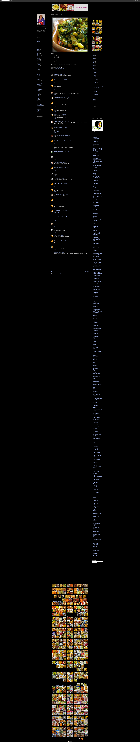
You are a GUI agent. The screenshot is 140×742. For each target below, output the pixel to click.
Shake (38, 103)
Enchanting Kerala (96, 278)
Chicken (38, 59)
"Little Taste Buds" (96, 144)
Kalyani (55, 189)
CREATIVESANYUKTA (96, 241)
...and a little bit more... (97, 151)
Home (38, 40)
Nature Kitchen (95, 391)
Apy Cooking (95, 186)
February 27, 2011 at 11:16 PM (64, 97)
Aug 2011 (95, 75)
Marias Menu (95, 361)
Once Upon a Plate (96, 396)
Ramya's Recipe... (96, 422)
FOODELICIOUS (56, 212)
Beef (38, 50)
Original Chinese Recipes (97, 398)
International (39, 75)
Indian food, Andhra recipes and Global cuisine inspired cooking (97, 311)
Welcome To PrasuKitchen (97, 538)
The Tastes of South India (97, 528)
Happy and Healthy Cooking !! (96, 302)
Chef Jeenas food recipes (97, 219)
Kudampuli (95, 341)
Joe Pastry (95, 315)
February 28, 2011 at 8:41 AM (64, 127)
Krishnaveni (56, 183)
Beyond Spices (95, 206)
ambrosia (94, 179)
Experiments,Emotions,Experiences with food (97, 282)
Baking (38, 49)
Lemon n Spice (95, 347)
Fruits (38, 73)
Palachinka (95, 402)
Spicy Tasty (95, 496)
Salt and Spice (95, 449)
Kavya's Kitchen (95, 321)
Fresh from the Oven (96, 296)
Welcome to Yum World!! (97, 539)
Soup (38, 106)
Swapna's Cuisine (96, 506)
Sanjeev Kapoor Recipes (41, 98)
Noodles (38, 84)
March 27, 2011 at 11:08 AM (60, 252)
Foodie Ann (56, 92)
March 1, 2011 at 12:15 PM (61, 205)
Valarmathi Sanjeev (57, 140)
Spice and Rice (95, 489)
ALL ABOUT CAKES (96, 177)
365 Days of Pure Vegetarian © (96, 153)
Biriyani (38, 53)
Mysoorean (95, 387)
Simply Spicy (95, 482)
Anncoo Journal (95, 184)
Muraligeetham (56, 156)
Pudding (38, 94)
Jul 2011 (95, 76)
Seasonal (38, 101)
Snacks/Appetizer (40, 105)
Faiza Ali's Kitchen (96, 285)
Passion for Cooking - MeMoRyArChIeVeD (96, 407)
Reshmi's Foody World (97, 434)
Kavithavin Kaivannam (97, 319)
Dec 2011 (95, 69)
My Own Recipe (39, 83)
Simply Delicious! (96, 479)
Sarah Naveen (56, 229)
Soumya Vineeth (57, 121)
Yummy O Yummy (96, 550)
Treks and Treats (96, 531)
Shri (54, 246)
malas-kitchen (95, 358)
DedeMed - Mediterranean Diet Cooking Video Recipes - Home (97, 254)
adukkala (94, 173)
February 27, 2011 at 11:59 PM (62, 114)
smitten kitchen (95, 486)
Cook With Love (95, 226)
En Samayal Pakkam (96, 275)
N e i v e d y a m (95, 388)
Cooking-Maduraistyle (96, 232)
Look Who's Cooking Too (97, 351)
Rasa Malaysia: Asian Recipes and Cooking (96, 424)
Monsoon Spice (95, 368)
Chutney (38, 63)
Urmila (55, 205)
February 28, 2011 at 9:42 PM (60, 178)
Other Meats (39, 86)
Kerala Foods (95, 322)
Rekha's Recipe (95, 431)
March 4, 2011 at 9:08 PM (63, 229)
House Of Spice (95, 306)
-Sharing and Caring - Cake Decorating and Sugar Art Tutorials (97, 149)
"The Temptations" (96, 145)
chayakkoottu (95, 216)
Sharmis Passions (96, 471)
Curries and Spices (96, 247)
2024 (94, 55)
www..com (95, 567)
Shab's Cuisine (95, 465)
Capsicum (38, 58)
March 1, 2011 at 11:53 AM (64, 199)
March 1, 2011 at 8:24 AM (64, 194)
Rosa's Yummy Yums (96, 438)
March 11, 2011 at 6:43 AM (60, 246)
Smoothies (39, 104)
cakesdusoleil (95, 213)
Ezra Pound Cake (96, 283)
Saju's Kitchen (95, 446)
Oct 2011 (95, 72)
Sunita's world (95, 504)
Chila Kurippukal (96, 220)
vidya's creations (96, 536)
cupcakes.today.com (96, 246)
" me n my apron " (96, 142)
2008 (94, 100)
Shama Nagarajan (57, 135)
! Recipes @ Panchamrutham (96, 138)
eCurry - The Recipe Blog (97, 269)
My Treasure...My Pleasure (97, 384)
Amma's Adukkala (96, 180)
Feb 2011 (95, 83)
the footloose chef (96, 525)
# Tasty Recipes (95, 147)
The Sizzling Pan (96, 527)
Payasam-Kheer (39, 89)
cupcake (38, 65)
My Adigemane (95, 372)
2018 (94, 58)
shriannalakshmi (57, 199)
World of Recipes (96, 544)
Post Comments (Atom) (59, 273)
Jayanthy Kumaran (57, 102)
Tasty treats (95, 520)
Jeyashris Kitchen (57, 151)
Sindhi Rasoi (95, 485)
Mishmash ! (95, 365)
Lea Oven (94, 344)
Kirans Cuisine (95, 330)
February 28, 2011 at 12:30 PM (65, 151)
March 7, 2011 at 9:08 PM (62, 240)
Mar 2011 (95, 82)
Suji (54, 178)
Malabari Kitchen (96, 356)
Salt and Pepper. (96, 448)
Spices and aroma (96, 492)
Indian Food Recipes (96, 309)
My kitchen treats (96, 381)
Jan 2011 (95, 96)
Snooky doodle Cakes (96, 488)
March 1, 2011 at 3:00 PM (62, 210)
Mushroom (39, 80)
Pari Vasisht (56, 210)
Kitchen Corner (95, 333)
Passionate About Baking (97, 409)
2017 (94, 59)
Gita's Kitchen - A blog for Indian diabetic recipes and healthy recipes (97, 299)
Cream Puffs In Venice (97, 235)
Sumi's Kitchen (95, 503)
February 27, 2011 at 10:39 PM (63, 92)
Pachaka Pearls (95, 399)
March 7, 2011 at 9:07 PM (62, 235)
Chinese (38, 60)
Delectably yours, (96, 256)
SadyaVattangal (39, 96)
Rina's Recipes (95, 435)
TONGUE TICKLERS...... (97, 530)
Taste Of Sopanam (96, 514)
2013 (94, 65)
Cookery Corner (95, 227)
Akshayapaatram (96, 176)
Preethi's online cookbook (97, 415)
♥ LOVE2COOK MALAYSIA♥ (95, 555)
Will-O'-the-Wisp (95, 543)
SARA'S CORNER (96, 458)
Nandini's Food (95, 390)
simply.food (95, 483)
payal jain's (95, 410)
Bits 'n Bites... (95, 208)
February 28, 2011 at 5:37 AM (64, 121)
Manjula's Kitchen (96, 359)
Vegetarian (62, 68)
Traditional (38, 111)
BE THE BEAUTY (96, 205)
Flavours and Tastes (96, 289)
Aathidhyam (95, 167)
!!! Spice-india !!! (96, 141)
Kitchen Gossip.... (96, 336)
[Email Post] (61, 67)
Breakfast (38, 55)
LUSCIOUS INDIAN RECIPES (96, 353)
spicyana (94, 497)
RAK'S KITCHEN (95, 419)
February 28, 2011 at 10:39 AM (65, 135)
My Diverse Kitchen (96, 376)
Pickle (38, 90)
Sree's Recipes (95, 500)
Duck (38, 69)
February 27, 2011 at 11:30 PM (65, 102)
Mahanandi (95, 355)
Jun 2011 (95, 78)
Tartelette (94, 510)
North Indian (39, 85)
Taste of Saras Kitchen (97, 513)
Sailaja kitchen (95, 445)
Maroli (94, 362)
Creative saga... (95, 237)
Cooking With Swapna (97, 230)
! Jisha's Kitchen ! (96, 136)
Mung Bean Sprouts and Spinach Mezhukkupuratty (63, 16)
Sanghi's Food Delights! (97, 455)
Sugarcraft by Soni (96, 501)
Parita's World (95, 405)
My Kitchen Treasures (96, 380)
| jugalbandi (95, 553)
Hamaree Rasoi (56, 127)
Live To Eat (95, 350)
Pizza (38, 91)
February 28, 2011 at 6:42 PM (64, 167)
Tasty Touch (95, 519)
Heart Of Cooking (96, 303)
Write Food (95, 546)
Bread (38, 54)
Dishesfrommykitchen (96, 263)
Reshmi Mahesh (56, 194)
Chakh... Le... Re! (96, 214)
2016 (94, 61)
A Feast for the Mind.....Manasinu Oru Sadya (97, 159)
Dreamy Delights (96, 266)
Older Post (87, 271)
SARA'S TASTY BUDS (96, 459)
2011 (94, 68)
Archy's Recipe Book (96, 189)
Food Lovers (95, 290)
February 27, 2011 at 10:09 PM (62, 79)
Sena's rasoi (95, 462)
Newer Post (53, 271)
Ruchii (94, 442)
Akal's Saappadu (96, 174)
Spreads (38, 108)
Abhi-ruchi (95, 170)
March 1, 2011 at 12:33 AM (61, 189)
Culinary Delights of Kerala (97, 244)
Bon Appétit (95, 209)
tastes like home (96, 516)
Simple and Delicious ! (97, 475)
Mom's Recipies (95, 366)
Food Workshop (95, 292)
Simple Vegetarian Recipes (97, 476)
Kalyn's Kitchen (95, 318)
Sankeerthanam (95, 456)
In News (38, 41)
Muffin (38, 79)
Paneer (38, 88)
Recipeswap (95, 428)
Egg (37, 70)
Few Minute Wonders (96, 286)
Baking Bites (95, 199)
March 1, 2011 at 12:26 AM (62, 183)
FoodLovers (95, 295)
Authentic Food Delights (97, 193)
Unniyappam (96, 94)
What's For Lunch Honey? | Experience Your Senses (97, 541)
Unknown (55, 79)
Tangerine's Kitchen (96, 509)
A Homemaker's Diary (96, 163)
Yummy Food (95, 549)
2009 (94, 99)
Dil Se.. (94, 260)
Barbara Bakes (95, 203)
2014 (94, 64)
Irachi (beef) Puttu (96, 87)
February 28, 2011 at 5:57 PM (63, 162)
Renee (55, 252)
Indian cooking (95, 307)
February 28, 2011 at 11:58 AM (63, 146)
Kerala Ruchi (39, 78)
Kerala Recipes (95, 325)
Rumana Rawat (56, 167)
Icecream (38, 74)
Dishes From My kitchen (97, 262)
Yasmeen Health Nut (96, 547)
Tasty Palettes (95, 517)
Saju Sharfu (56, 162)
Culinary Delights (96, 243)
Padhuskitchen (95, 401)
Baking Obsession (96, 202)
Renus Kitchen (95, 432)
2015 (94, 62)
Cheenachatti (95, 217)
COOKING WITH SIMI (96, 229)
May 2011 (95, 79)
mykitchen (95, 385)
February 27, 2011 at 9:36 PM (64, 74)
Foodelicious (95, 293)
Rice (38, 95)
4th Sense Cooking (96, 155)
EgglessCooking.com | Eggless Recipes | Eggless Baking (97, 273)
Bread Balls (95, 91)
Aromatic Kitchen (96, 190)
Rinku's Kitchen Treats (97, 437)
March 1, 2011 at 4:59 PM (62, 216)
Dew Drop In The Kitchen (97, 259)
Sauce (38, 99)
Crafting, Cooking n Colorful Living (96, 234)
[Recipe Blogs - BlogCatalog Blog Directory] (64, 740)
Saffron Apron (95, 443)
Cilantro (94, 223)
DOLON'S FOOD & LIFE (97, 265)
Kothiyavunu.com (96, 340)
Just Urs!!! (94, 316)
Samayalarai (95, 453)
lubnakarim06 (56, 97)
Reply (55, 76)
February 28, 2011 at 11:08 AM (66, 140)
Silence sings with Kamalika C (96, 473)
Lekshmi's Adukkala (96, 345)
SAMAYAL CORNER (96, 452)
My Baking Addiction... (97, 373)
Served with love (96, 463)
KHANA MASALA (96, 326)
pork (38, 93)
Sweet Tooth (95, 507)
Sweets (38, 109)
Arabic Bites (95, 187)
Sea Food (38, 100)
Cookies (38, 64)
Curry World (95, 250)
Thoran (38, 110)
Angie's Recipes (56, 74)
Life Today (95, 348)
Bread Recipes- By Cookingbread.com (96, 211)
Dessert (38, 68)
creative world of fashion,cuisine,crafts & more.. (97, 239)
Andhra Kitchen (95, 183)
